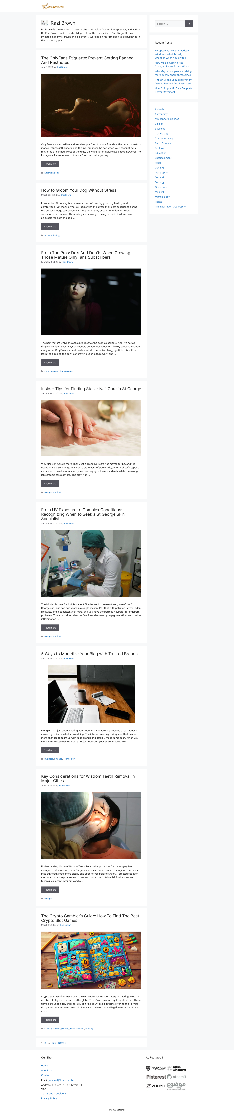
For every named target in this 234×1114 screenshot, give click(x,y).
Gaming (89, 1028)
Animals (48, 235)
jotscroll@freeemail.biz (62, 1080)
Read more (50, 164)
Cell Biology (161, 133)
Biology (57, 235)
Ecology (159, 148)
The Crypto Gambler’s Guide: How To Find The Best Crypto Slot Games (90, 918)
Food (158, 162)
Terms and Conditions (53, 1093)
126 (54, 1042)
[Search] (189, 23)
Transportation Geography (170, 206)
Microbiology (162, 196)
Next (62, 1042)
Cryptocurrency (164, 138)
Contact (46, 1075)
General (159, 177)
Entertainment (51, 172)
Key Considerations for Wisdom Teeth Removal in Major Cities (88, 778)
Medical (57, 492)
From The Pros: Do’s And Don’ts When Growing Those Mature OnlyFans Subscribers (85, 255)
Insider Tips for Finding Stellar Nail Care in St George (91, 388)
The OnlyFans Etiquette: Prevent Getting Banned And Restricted (87, 60)
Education (160, 153)
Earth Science (163, 143)
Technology (69, 759)
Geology (159, 182)
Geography (161, 172)
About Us (46, 1070)
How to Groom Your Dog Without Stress (78, 190)
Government (162, 187)
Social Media (66, 371)
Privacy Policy (49, 1098)
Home (44, 1065)
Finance (58, 759)
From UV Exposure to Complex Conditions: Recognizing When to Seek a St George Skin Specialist (83, 514)
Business (48, 759)
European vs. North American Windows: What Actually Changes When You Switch (172, 54)
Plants (158, 201)
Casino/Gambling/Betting (56, 1028)
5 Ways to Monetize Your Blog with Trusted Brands (89, 653)
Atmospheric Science (167, 118)
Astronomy (161, 114)
